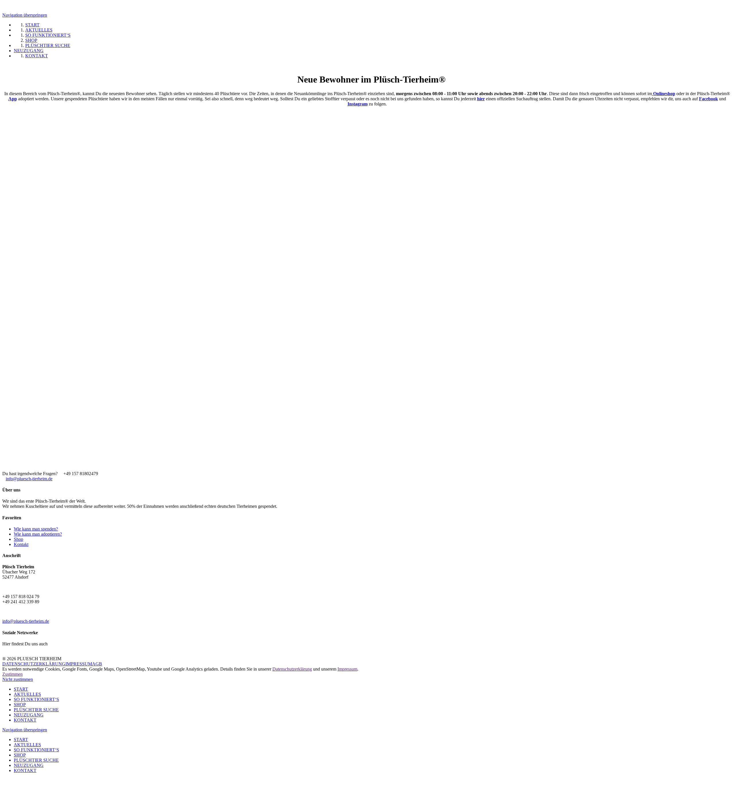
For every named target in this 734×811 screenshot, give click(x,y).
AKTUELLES (27, 694)
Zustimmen (12, 674)
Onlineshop (663, 93)
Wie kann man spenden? (36, 528)
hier (481, 98)
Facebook (708, 98)
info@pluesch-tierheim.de (29, 478)
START (21, 689)
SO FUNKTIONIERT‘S (36, 699)
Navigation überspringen (24, 15)
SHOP (20, 704)
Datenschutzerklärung (292, 669)
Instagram (358, 103)
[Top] (4, 785)
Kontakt (21, 544)
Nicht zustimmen (17, 679)
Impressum (347, 669)
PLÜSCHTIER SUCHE (36, 709)
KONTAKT (25, 720)
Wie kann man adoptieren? (38, 534)
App (12, 98)
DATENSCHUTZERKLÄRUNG (33, 663)
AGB (97, 663)
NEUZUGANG (29, 714)
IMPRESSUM (78, 663)
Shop (18, 539)
